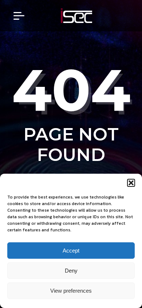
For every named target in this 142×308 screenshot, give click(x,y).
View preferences (71, 291)
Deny (71, 270)
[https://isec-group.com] (76, 15)
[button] (131, 182)
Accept (71, 250)
